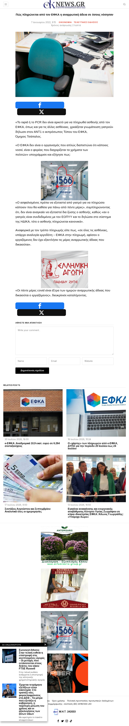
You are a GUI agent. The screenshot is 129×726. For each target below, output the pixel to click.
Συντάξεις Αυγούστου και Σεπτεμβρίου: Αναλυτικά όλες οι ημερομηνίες (28, 510)
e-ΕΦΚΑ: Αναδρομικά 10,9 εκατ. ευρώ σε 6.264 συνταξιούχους (32, 444)
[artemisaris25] (64, 545)
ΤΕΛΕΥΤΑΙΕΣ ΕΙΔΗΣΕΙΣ (86, 22)
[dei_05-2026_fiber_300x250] (64, 673)
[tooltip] (39, 105)
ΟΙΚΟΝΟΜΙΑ (65, 22)
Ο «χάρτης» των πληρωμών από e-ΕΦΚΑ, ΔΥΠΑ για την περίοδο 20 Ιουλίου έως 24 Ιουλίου (93, 446)
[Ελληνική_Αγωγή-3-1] (64, 269)
